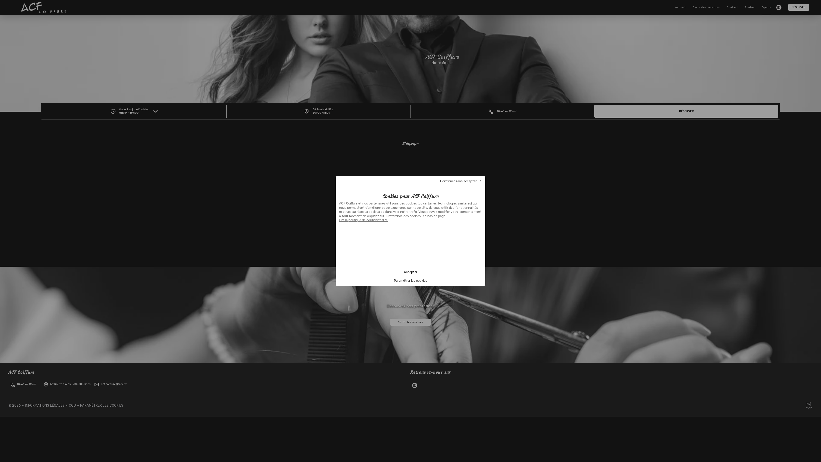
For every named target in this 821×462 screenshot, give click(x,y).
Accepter (410, 272)
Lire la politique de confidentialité (363, 220)
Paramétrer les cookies (410, 281)
